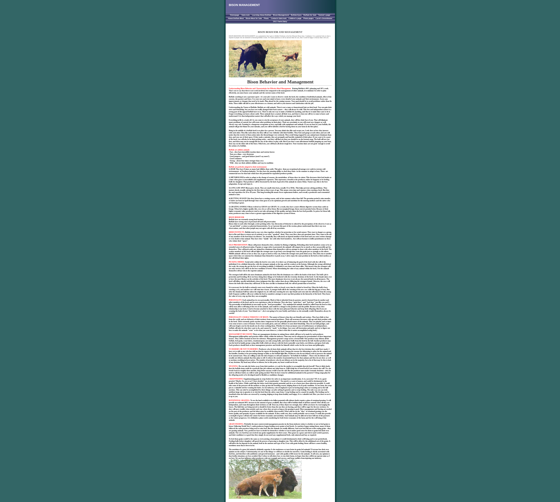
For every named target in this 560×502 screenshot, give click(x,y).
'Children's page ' (295, 18)
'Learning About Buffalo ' (262, 15)
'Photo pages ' (309, 18)
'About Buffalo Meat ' (236, 18)
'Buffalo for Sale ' (310, 15)
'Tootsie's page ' (324, 15)
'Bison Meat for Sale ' (254, 18)
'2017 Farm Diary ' (280, 21)
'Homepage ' (235, 15)
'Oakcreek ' (246, 15)
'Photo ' (266, 18)
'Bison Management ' (281, 15)
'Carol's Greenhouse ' (324, 18)
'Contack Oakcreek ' (279, 18)
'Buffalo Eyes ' (296, 15)
